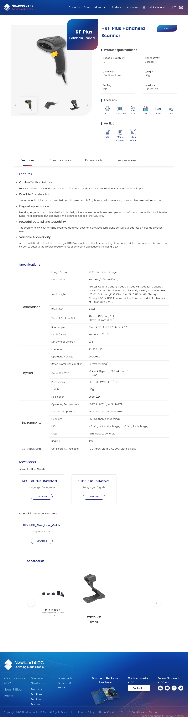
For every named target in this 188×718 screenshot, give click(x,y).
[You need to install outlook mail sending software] (181, 7)
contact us (167, 28)
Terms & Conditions (132, 712)
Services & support (96, 7)
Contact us (138, 688)
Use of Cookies (107, 712)
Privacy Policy (86, 712)
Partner (35, 704)
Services (36, 699)
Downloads (65, 678)
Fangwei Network (174, 716)
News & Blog (13, 689)
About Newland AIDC (15, 681)
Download (42, 496)
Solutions (36, 694)
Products (74, 7)
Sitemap (153, 712)
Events (8, 696)
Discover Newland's (38, 681)
